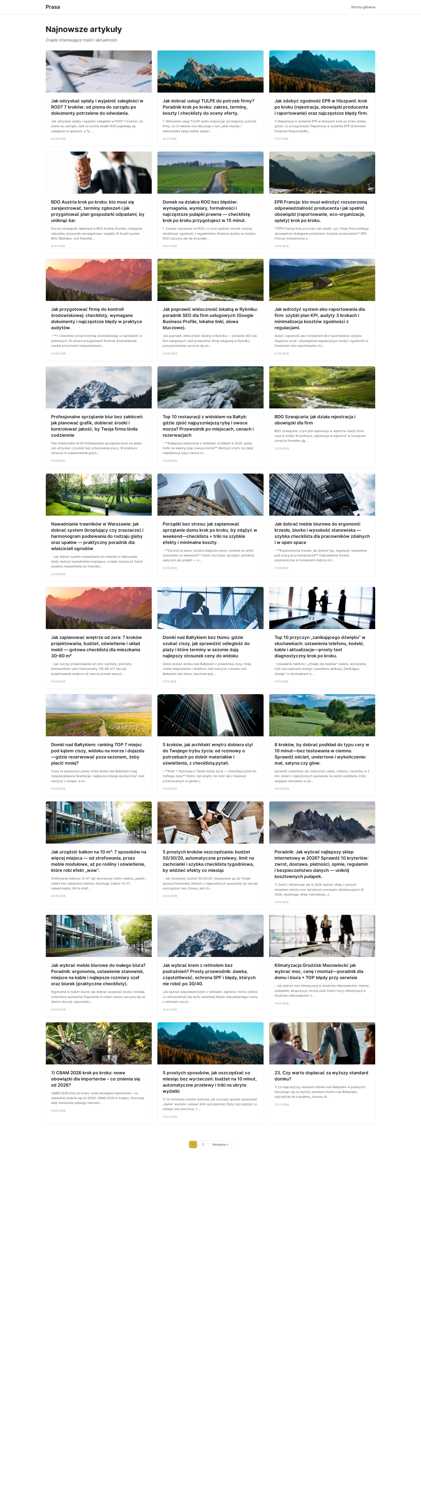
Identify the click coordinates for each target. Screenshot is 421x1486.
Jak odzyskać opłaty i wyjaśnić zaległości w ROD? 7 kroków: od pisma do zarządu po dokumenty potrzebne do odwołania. (97, 107)
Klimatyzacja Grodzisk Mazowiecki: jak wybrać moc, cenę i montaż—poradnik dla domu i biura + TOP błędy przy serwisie (319, 971)
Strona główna (363, 7)
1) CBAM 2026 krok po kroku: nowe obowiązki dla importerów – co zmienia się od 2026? (95, 1079)
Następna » (220, 1144)
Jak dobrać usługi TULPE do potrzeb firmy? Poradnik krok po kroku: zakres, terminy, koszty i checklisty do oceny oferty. (208, 107)
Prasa (53, 7)
